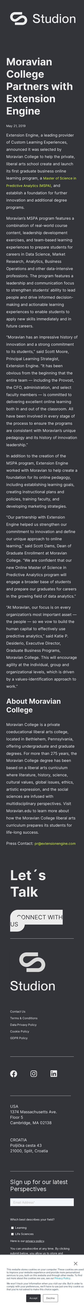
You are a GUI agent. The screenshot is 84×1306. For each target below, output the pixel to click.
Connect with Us (36, 921)
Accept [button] (33, 1298)
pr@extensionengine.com (55, 843)
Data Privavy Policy (23, 1025)
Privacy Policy (62, 1278)
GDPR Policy (19, 1038)
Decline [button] (50, 1298)
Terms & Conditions (24, 1018)
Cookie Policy (19, 1031)
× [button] (75, 1263)
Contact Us (17, 1011)
